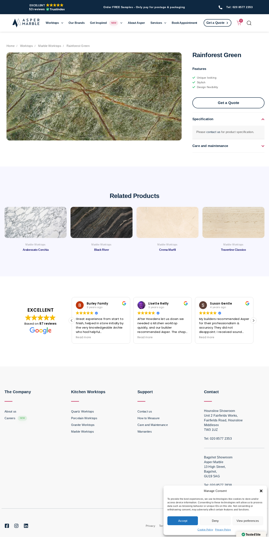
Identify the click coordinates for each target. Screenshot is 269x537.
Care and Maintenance (152, 424)
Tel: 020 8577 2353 (239, 7)
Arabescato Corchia (36, 249)
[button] (261, 491)
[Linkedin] (26, 525)
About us (10, 411)
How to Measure (148, 418)
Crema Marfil (167, 249)
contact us (213, 132)
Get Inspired (103, 22)
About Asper (136, 22)
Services (156, 22)
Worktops (52, 22)
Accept (182, 520)
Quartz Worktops (82, 411)
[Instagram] (16, 525)
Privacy (150, 525)
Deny (215, 520)
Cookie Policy (205, 529)
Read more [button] (83, 337)
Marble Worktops (49, 45)
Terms (163, 525)
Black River (101, 249)
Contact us (144, 411)
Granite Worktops (83, 424)
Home (10, 45)
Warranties (144, 431)
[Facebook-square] (7, 525)
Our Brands (76, 22)
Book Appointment (184, 22)
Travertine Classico (233, 249)
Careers (15, 418)
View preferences (248, 520)
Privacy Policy (223, 529)
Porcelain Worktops (84, 418)
